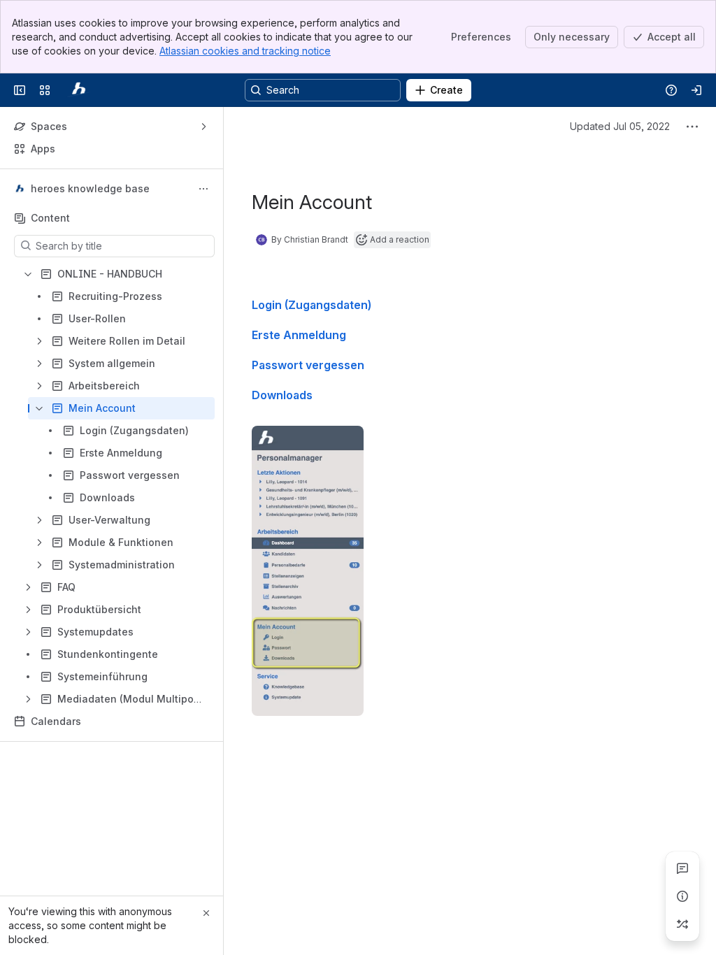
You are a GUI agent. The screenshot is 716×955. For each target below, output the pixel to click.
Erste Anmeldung (299, 335)
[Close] (206, 913)
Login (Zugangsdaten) (311, 305)
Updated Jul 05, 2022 (620, 126)
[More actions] (203, 188)
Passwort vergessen (308, 365)
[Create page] (682, 924)
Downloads (282, 395)
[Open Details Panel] (682, 896)
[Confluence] (78, 90)
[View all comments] (682, 868)
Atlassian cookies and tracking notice (245, 51)
